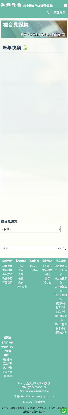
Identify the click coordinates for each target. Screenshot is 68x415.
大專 (20, 274)
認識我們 (7, 261)
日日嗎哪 (7, 376)
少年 (20, 270)
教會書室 (7, 278)
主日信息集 (7, 342)
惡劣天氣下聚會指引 (34, 402)
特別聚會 (61, 303)
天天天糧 (7, 372)
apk (45, 396)
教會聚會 (7, 266)
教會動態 (47, 270)
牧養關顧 (21, 261)
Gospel (34, 266)
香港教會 (11, 5)
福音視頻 (7, 367)
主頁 (23, 34)
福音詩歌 (7, 363)
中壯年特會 (61, 324)
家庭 (20, 282)
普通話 (34, 270)
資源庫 (7, 337)
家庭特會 (61, 311)
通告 (47, 278)
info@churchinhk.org (37, 390)
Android (36, 396)
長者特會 (61, 328)
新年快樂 (12, 48)
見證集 (7, 355)
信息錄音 (61, 261)
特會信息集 (7, 347)
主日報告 (47, 266)
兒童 (20, 266)
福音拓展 (34, 261)
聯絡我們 (7, 282)
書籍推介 (7, 359)
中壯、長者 (21, 286)
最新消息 (47, 261)
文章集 (7, 351)
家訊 (47, 274)
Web (51, 396)
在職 (20, 278)
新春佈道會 (61, 332)
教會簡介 (7, 270)
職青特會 (61, 307)
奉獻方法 (7, 274)
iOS (28, 396)
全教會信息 (61, 266)
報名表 (47, 282)
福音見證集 (59, 34)
